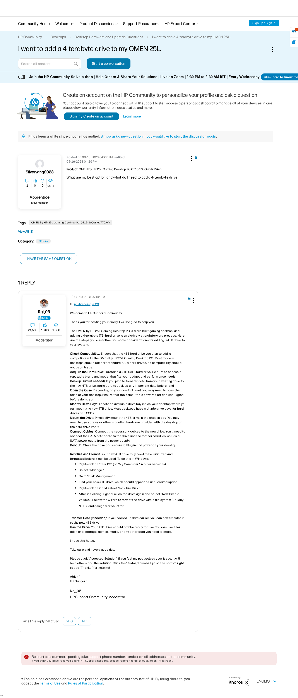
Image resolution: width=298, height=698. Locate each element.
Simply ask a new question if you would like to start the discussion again (158, 136)
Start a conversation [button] (108, 63)
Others (43, 241)
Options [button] (274, 49)
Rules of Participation (85, 683)
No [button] (84, 621)
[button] (191, 158)
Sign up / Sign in (263, 23)
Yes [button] (69, 621)
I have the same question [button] (49, 259)
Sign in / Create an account (92, 116)
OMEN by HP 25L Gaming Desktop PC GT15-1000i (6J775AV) (70, 222)
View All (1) (25, 231)
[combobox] (49, 63)
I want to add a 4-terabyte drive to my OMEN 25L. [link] (191, 37)
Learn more (132, 116)
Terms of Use (50, 683)
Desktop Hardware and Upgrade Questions (109, 37)
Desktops (58, 37)
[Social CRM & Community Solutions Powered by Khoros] (238, 681)
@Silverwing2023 (86, 304)
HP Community (30, 37)
